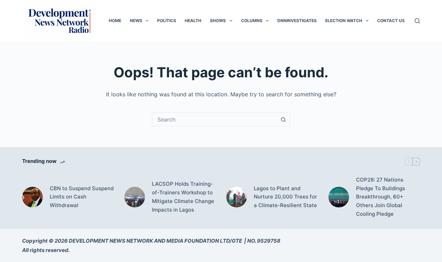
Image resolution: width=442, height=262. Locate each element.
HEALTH (193, 20)
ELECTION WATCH (343, 20)
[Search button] (283, 119)
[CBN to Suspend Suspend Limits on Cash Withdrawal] (32, 197)
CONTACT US (391, 20)
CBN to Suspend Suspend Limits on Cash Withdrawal (82, 197)
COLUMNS (251, 20)
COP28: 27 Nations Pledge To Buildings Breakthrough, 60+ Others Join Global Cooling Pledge (380, 196)
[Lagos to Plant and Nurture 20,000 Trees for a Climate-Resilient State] (236, 197)
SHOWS (218, 20)
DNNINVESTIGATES (297, 20)
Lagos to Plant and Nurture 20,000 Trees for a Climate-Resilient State (285, 197)
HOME (115, 20)
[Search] (417, 20)
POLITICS (166, 20)
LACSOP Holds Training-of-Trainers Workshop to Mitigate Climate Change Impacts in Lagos (183, 197)
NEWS (136, 20)
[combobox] (214, 119)
